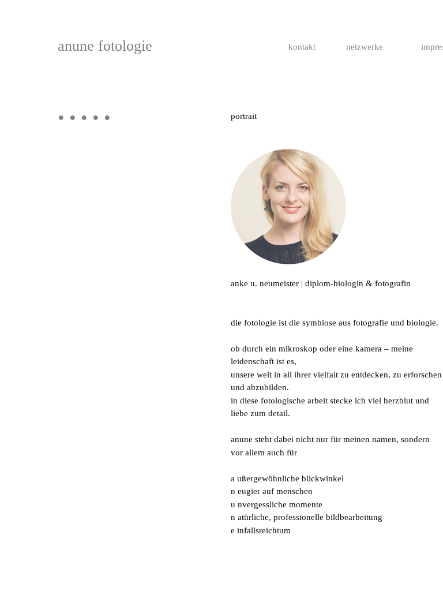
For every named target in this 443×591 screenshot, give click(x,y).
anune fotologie (105, 46)
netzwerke (364, 46)
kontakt (302, 46)
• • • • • (84, 117)
